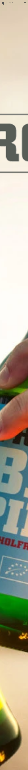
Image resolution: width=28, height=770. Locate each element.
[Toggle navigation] (25, 3)
